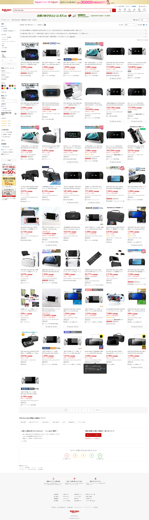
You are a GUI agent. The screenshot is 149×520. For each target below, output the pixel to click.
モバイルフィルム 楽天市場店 (136, 199)
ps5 (64, 422)
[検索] (114, 10)
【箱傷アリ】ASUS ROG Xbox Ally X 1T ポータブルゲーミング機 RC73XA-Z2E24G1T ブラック (94, 188)
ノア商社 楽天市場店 (112, 116)
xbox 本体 (23, 422)
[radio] (2, 26)
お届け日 (3, 104)
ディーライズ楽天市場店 (113, 159)
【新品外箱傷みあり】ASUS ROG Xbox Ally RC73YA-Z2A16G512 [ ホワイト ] (115, 104)
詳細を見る (72, 36)
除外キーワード (5, 154)
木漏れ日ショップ (26, 201)
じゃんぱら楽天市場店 (49, 119)
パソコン (33, 467)
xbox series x (56, 422)
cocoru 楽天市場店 (26, 75)
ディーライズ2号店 (133, 118)
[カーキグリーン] (12, 86)
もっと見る (24, 441)
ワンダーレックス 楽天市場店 (93, 117)
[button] (143, 6)
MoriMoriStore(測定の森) (113, 75)
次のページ (99, 410)
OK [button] (104, 368)
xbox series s (45, 422)
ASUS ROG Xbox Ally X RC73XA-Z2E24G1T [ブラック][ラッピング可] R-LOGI (115, 64)
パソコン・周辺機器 (24, 467)
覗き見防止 (4, 79)
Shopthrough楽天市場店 (70, 159)
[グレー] (5, 86)
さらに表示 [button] (4, 47)
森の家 (66, 240)
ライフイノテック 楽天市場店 (72, 75)
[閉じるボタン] (145, 30)
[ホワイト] (7, 86)
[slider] (1, 57)
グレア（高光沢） (5, 77)
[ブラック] (2, 86)
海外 (6, 95)
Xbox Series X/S (32, 469)
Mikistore (131, 159)
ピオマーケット (47, 159)
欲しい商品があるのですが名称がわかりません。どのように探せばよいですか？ (41, 434)
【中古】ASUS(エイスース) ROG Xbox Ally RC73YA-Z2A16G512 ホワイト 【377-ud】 (51, 310)
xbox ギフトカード (34, 422)
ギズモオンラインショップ (92, 199)
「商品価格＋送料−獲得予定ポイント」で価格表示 (30, 24)
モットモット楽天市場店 (49, 75)
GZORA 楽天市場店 (26, 240)
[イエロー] (5, 88)
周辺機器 (40, 469)
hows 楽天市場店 (69, 199)
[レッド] (2, 88)
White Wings (46, 199)
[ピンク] (15, 86)
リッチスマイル (25, 322)
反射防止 (3, 75)
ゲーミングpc (81, 422)
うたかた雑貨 (111, 364)
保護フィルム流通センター (135, 364)
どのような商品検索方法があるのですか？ (32, 436)
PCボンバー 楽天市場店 (134, 77)
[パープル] (7, 88)
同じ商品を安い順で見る (115, 78)
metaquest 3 (71, 422)
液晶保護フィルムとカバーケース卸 (116, 201)
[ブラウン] (10, 86)
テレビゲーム (22, 469)
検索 (9, 63)
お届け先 (3, 98)
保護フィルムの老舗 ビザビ (135, 242)
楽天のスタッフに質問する (93, 435)
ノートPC (40, 467)
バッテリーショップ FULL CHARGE (94, 285)
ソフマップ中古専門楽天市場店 (51, 242)
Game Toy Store (111, 324)
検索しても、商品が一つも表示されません (32, 438)
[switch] (15, 113)
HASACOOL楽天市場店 (70, 280)
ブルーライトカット (6, 73)
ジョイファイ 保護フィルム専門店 (94, 322)
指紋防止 (3, 70)
